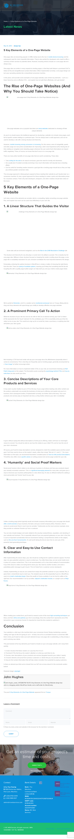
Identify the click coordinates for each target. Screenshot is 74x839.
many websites (43, 128)
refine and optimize (19, 618)
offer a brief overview (10, 524)
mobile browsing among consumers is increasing (25, 144)
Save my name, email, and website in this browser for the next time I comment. (29, 727)
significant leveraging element (40, 470)
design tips (17, 46)
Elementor (16, 303)
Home (6, 21)
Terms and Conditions (63, 828)
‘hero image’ (9, 364)
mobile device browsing (55, 57)
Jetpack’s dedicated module (43, 578)
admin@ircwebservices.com (13, 802)
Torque (48, 692)
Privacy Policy (50, 828)
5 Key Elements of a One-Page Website (22, 692)
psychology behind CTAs (54, 371)
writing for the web (15, 160)
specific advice (25, 457)
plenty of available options (27, 266)
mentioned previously (42, 303)
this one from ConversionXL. (17, 540)
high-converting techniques (58, 615)
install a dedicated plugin (18, 576)
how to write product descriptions (59, 454)
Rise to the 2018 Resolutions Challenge (52, 250)
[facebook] (40, 782)
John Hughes (13, 677)
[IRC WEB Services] (13, 5)
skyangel (17, 671)
